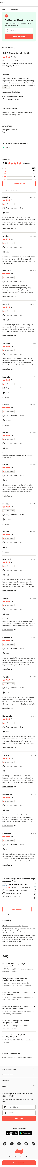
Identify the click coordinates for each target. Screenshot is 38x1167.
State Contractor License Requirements (15, 926)
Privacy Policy (24, 1157)
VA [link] (8, 9)
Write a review (19, 184)
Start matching (19, 37)
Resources (5, 1080)
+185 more (15, 66)
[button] (3, 914)
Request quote (17, 909)
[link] (17, 890)
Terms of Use (13, 1157)
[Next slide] (8, 914)
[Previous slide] (3, 914)
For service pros (7, 1075)
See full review (7, 228)
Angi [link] (3, 9)
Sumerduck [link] (14, 9)
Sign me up (19, 1118)
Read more (6, 87)
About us (5, 1086)
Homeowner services (9, 1069)
